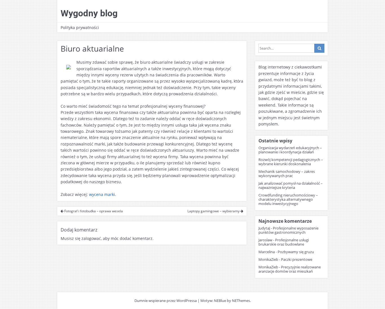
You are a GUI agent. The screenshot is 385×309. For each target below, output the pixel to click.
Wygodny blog (89, 13)
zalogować (91, 238)
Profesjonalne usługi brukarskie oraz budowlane (283, 242)
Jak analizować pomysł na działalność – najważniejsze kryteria (290, 185)
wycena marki (102, 194)
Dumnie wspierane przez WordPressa (165, 300)
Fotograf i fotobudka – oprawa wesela (93, 211)
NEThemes (241, 300)
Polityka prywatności (80, 27)
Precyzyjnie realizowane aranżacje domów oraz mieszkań (289, 269)
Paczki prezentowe (296, 259)
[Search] (319, 48)
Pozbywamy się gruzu (296, 251)
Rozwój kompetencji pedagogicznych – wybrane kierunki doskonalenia (290, 161)
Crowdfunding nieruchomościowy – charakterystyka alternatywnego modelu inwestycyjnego (288, 199)
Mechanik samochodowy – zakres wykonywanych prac (286, 173)
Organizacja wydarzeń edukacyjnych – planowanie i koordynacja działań (290, 149)
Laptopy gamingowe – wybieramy (213, 211)
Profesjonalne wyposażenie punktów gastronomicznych (288, 230)
